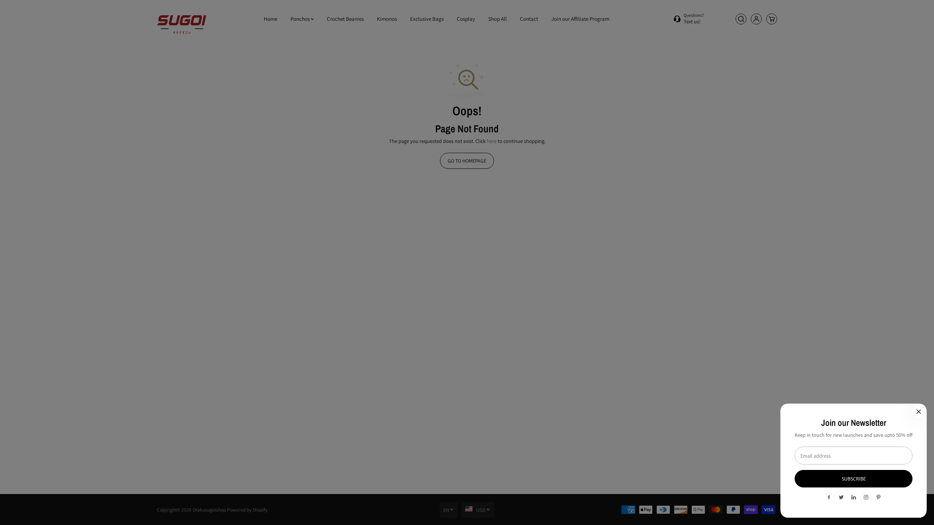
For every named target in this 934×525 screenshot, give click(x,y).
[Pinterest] (878, 497)
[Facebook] (829, 497)
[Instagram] (866, 497)
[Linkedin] (854, 497)
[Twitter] (841, 497)
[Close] (919, 412)
